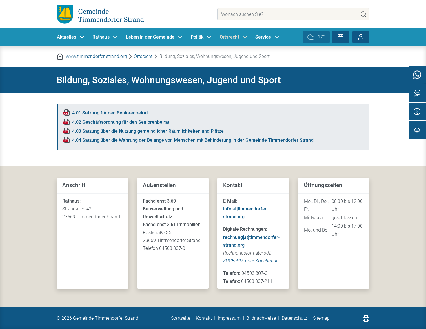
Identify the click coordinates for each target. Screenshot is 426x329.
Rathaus (101, 37)
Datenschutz (294, 318)
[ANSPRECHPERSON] (417, 93)
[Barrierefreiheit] (417, 130)
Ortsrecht (229, 37)
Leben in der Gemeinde (150, 37)
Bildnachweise (261, 318)
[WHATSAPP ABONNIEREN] (417, 74)
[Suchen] (363, 14)
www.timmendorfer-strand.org (96, 56)
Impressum (229, 318)
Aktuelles (66, 37)
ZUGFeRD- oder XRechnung (251, 260)
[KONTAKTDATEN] (417, 111)
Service (263, 37)
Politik (197, 37)
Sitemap (321, 318)
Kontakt (204, 318)
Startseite (180, 318)
